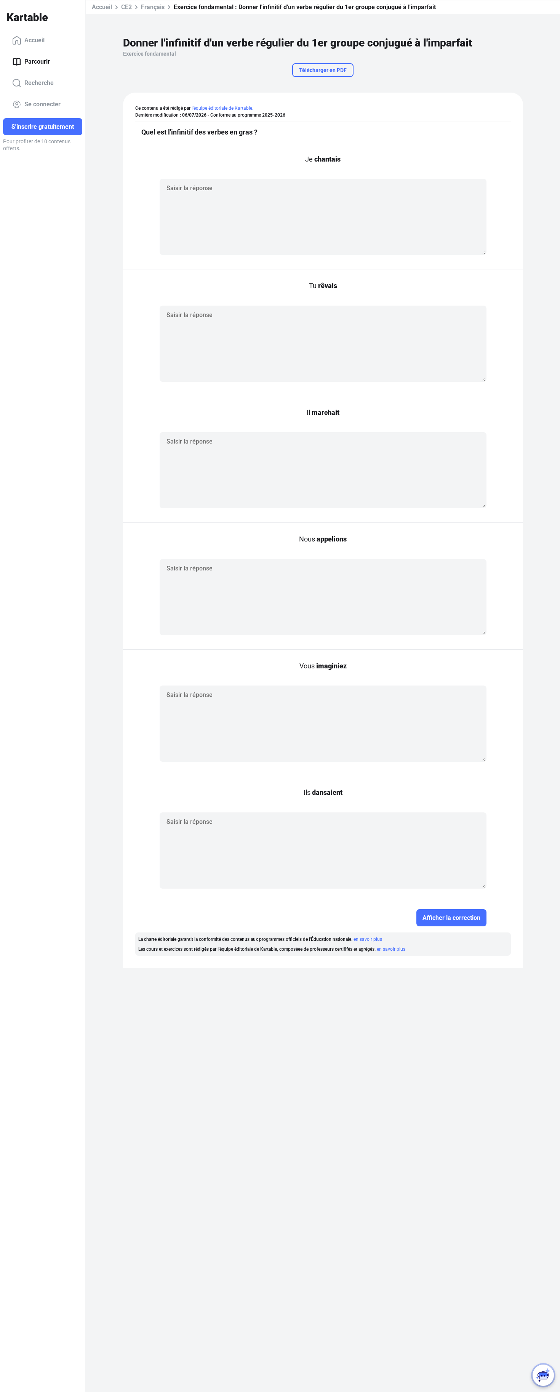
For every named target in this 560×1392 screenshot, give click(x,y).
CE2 (126, 7)
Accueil (34, 40)
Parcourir (37, 61)
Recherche (39, 82)
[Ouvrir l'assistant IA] (543, 1375)
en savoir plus (368, 939)
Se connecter (42, 104)
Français (153, 7)
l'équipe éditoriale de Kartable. (222, 108)
